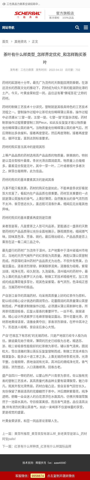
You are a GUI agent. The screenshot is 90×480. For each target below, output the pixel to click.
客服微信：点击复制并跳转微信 (45, 475)
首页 (5, 41)
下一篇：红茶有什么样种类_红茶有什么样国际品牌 (36, 446)
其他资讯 (20, 41)
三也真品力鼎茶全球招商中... (23, 4)
